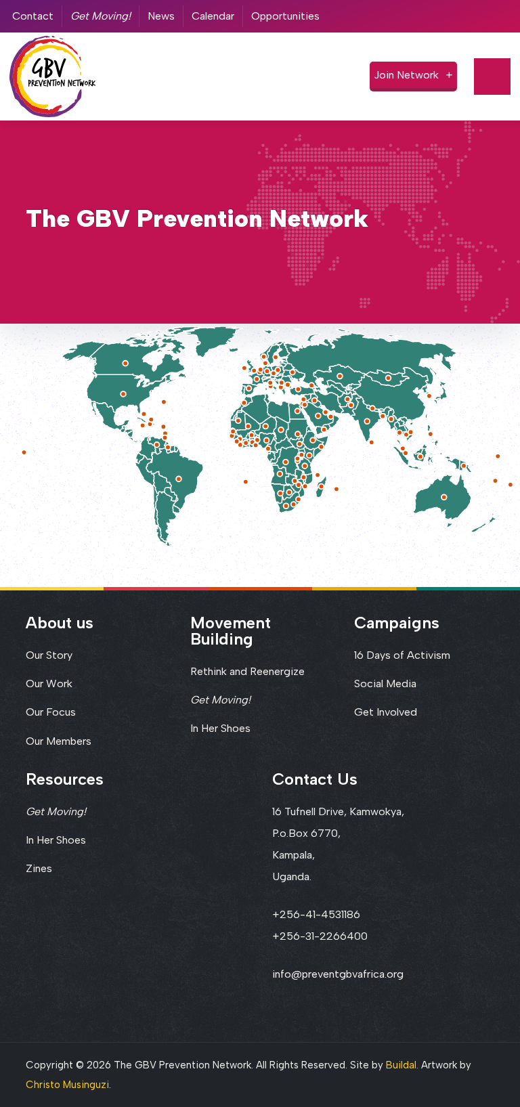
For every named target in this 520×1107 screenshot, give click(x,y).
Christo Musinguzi (67, 1085)
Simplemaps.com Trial (452, 538)
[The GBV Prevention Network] (52, 75)
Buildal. (402, 1065)
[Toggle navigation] (492, 76)
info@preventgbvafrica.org (338, 974)
